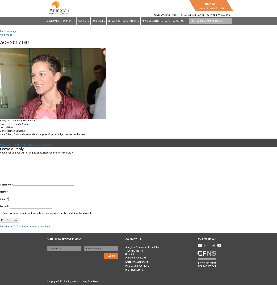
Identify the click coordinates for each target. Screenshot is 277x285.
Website (4, 206)
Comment (6, 184)
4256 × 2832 (26, 145)
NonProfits (68, 21)
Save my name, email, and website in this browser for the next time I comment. (47, 213)
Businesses (98, 21)
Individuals (52, 21)
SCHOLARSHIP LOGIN (192, 15)
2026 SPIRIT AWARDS (218, 15)
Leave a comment (42, 145)
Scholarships (131, 21)
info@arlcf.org (140, 261)
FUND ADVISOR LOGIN (165, 15)
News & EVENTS (150, 21)
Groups (166, 21)
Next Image (6, 34)
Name (4, 191)
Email (4, 199)
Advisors (83, 21)
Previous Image (8, 31)
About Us (178, 21)
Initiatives (114, 21)
